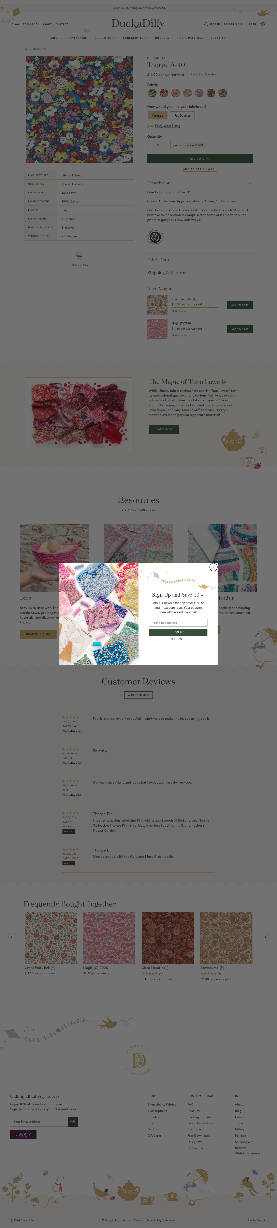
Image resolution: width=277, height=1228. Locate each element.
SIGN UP (178, 632)
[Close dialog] (213, 567)
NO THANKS (178, 639)
